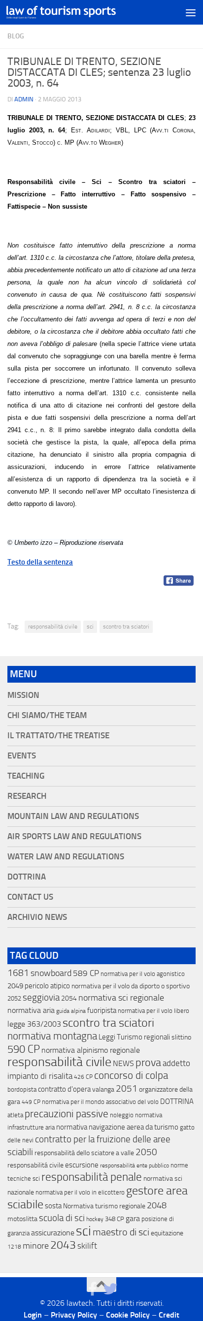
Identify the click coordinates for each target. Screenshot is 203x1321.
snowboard (51, 973)
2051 (126, 1088)
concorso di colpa (131, 1075)
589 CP (86, 973)
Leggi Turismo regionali (134, 1037)
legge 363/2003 (34, 1024)
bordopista (21, 1089)
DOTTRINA (177, 1101)
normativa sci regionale (121, 997)
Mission (23, 695)
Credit (169, 1315)
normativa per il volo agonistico (143, 973)
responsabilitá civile (35, 1165)
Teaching (25, 776)
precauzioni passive (66, 1114)
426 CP (83, 1076)
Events (21, 755)
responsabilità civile (52, 626)
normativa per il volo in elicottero (80, 1192)
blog (15, 36)
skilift (87, 1246)
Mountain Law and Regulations (73, 816)
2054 (69, 998)
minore (36, 1245)
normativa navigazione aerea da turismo (117, 1127)
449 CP (31, 1102)
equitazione (167, 1233)
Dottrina (26, 876)
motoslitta (22, 1219)
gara (133, 1218)
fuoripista (101, 1010)
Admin (24, 99)
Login (33, 1315)
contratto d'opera (64, 1089)
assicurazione (52, 1232)
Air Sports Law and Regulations (74, 836)
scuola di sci (62, 1218)
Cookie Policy (128, 1315)
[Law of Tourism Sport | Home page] (79, 12)
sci (90, 626)
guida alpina (71, 1010)
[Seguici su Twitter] (110, 1289)
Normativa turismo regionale (104, 1206)
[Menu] (190, 12)
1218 (14, 1246)
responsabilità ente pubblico (134, 1165)
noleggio (122, 1115)
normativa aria (31, 1010)
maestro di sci (121, 1232)
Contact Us (30, 897)
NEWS (123, 1063)
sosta (53, 1205)
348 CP (114, 1219)
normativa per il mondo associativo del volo (100, 1101)
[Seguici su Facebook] (93, 1289)
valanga (103, 1089)
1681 (18, 973)
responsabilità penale (91, 1177)
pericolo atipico (47, 985)
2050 (146, 1152)
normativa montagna (52, 1036)
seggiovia (41, 997)
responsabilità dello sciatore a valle (84, 1153)
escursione (82, 1165)
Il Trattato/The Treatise (58, 735)
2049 (15, 985)
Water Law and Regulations (65, 856)
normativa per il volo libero (153, 1010)
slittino (181, 1037)
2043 (63, 1245)
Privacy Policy (74, 1315)
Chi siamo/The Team (47, 715)
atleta (15, 1115)
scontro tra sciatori (126, 626)
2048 (157, 1205)
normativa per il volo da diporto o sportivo (130, 986)
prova (148, 1062)
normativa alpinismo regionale (90, 1050)
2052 (14, 998)
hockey (94, 1219)
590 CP (23, 1049)
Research (26, 796)
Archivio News (37, 917)
